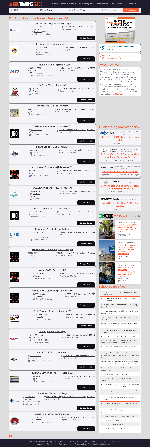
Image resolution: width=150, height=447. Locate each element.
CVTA (38, 52)
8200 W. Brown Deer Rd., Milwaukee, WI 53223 (76, 109)
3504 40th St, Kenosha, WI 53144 (81, 315)
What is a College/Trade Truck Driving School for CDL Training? (119, 299)
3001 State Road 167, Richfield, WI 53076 (78, 68)
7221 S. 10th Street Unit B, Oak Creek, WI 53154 (76, 253)
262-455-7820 (41, 315)
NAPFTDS (38, 32)
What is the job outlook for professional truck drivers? (118, 411)
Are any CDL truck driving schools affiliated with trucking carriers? (119, 325)
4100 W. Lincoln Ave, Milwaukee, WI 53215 (78, 150)
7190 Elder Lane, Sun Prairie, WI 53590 (79, 417)
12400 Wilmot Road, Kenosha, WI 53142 (79, 356)
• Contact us (51, 444)
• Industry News (60, 442)
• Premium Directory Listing (40, 442)
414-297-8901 (38, 232)
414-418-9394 (37, 150)
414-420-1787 (36, 212)
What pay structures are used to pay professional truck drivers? (119, 398)
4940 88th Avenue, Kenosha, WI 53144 (79, 335)
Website (37, 29)
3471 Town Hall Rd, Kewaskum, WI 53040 (78, 273)
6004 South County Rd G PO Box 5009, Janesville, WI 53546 (70, 397)
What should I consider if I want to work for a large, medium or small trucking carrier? (118, 341)
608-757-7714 (30, 397)
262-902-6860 (36, 171)
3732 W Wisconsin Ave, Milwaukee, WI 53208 (77, 130)
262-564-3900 (37, 335)
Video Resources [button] (102, 4)
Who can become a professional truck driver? (118, 416)
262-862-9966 (35, 356)
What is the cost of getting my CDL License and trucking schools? (119, 348)
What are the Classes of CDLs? (112, 424)
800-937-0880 (35, 68)
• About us (40, 444)
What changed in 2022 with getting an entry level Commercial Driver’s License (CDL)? (120, 386)
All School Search (52, 4)
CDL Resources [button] (117, 4)
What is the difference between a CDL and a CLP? (120, 428)
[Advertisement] (120, 111)
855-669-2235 (35, 109)
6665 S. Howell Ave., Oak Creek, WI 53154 (78, 232)
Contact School (86, 38)
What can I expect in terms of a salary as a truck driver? (119, 392)
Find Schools (131, 10)
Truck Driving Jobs (86, 4)
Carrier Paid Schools (68, 4)
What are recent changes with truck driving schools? (117, 379)
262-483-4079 (38, 273)
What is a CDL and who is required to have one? (119, 420)
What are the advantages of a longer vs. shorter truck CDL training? (119, 331)
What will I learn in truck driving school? (116, 374)
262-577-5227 (40, 376)
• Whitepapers (95, 442)
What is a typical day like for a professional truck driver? (119, 404)
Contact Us (132, 4)
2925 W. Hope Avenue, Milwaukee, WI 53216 (77, 89)
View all (136, 216)
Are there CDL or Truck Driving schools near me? (119, 336)
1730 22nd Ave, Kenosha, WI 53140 (81, 376)
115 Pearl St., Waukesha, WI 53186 (81, 47)
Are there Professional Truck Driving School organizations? (117, 369)
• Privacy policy (80, 444)
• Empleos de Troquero (78, 442)
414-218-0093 (41, 47)
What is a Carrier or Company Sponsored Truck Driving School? (119, 293)
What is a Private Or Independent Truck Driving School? (119, 306)
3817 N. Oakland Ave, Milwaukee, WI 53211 (78, 191)
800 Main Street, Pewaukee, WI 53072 (79, 27)
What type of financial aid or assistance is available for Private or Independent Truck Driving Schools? (120, 355)
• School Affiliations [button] (110, 442)
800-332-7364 (39, 417)
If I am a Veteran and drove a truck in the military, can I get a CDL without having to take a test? (119, 363)
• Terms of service (65, 444)
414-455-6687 (36, 130)
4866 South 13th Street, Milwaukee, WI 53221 (77, 171)
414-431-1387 (37, 191)
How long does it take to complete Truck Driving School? (119, 318)
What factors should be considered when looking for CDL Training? (119, 312)
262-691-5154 (39, 27)
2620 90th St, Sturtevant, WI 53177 (81, 294)
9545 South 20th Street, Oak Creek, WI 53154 (76, 212)
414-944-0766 (37, 89)
